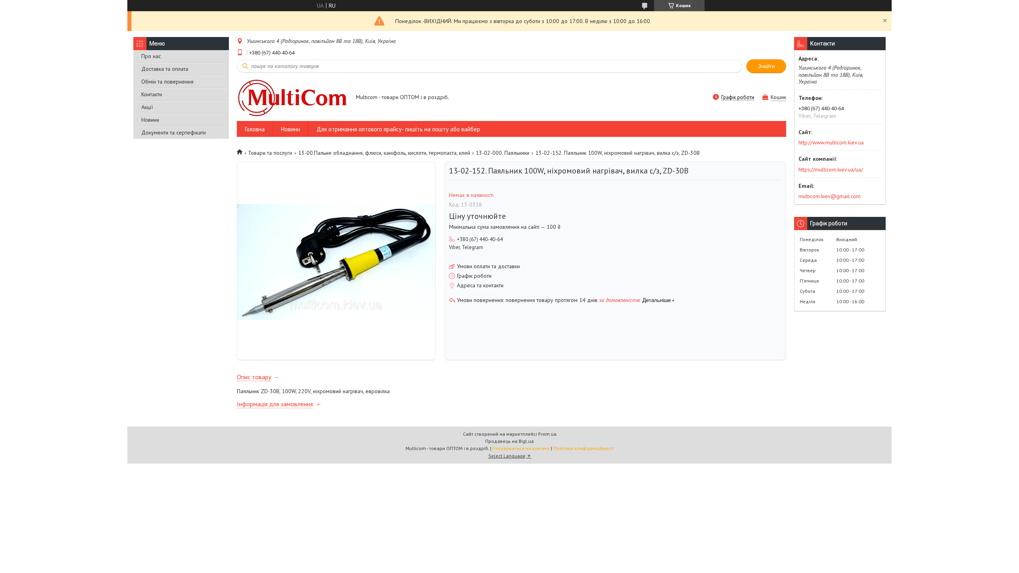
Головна (255, 129)
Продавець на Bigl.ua (509, 441)
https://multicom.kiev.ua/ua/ (830, 169)
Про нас (151, 56)
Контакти (151, 94)
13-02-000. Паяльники (502, 152)
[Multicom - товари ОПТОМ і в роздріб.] (292, 98)
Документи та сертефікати (173, 132)
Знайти (766, 66)
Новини (150, 119)
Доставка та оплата (164, 68)
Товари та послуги (270, 152)
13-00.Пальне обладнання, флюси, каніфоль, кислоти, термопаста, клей (384, 152)
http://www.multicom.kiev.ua (831, 142)
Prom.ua (547, 434)
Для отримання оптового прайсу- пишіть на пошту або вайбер (398, 129)
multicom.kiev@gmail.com (829, 196)
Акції (147, 107)
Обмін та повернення (167, 81)
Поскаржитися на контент (521, 448)
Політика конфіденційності (583, 448)
